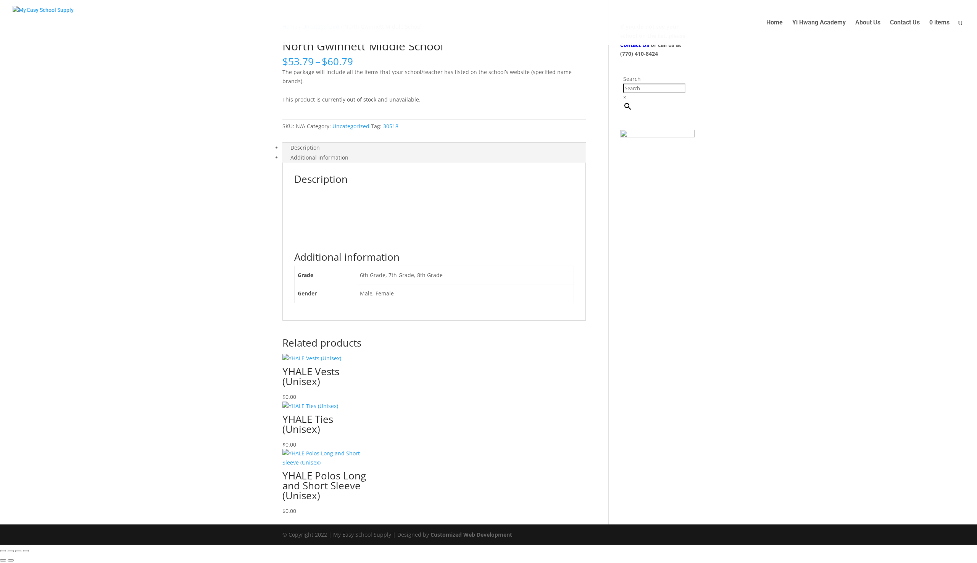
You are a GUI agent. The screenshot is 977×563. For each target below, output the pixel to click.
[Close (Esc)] (26, 551)
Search (632, 78)
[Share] (18, 551)
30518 (390, 126)
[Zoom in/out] (3, 551)
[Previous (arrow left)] (3, 560)
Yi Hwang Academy (819, 23)
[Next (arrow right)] (11, 560)
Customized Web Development (471, 534)
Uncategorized (350, 126)
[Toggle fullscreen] (11, 551)
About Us (867, 23)
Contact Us (905, 23)
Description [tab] (305, 147)
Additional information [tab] (319, 157)
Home (774, 23)
